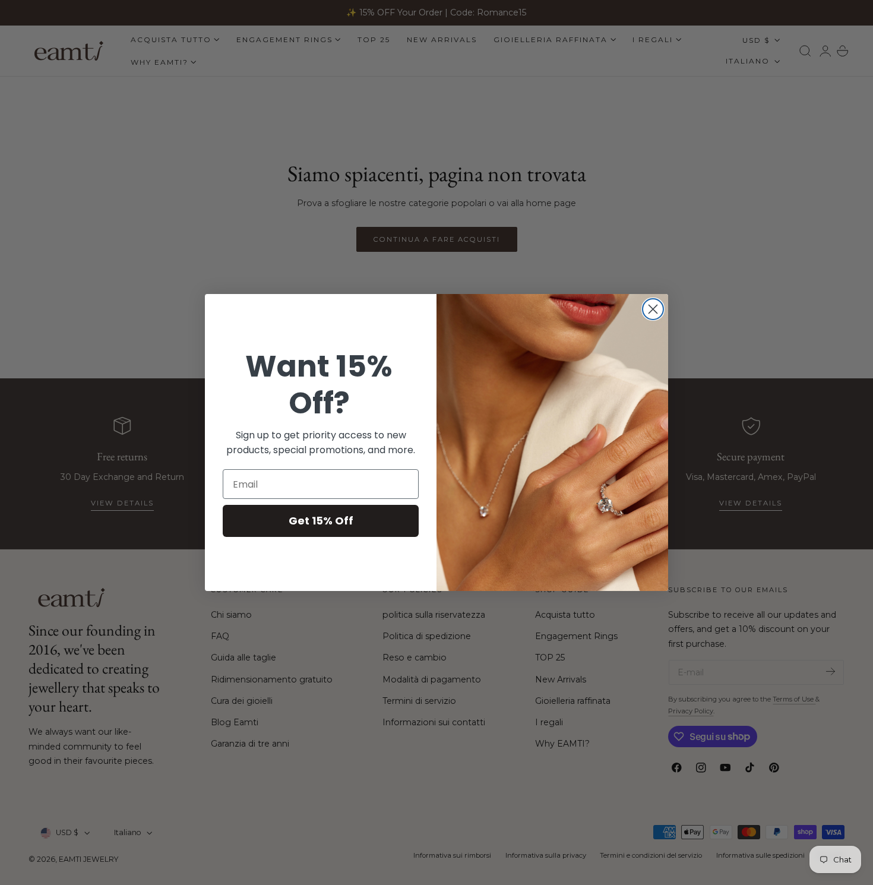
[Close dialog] (653, 309)
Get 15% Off (321, 520)
